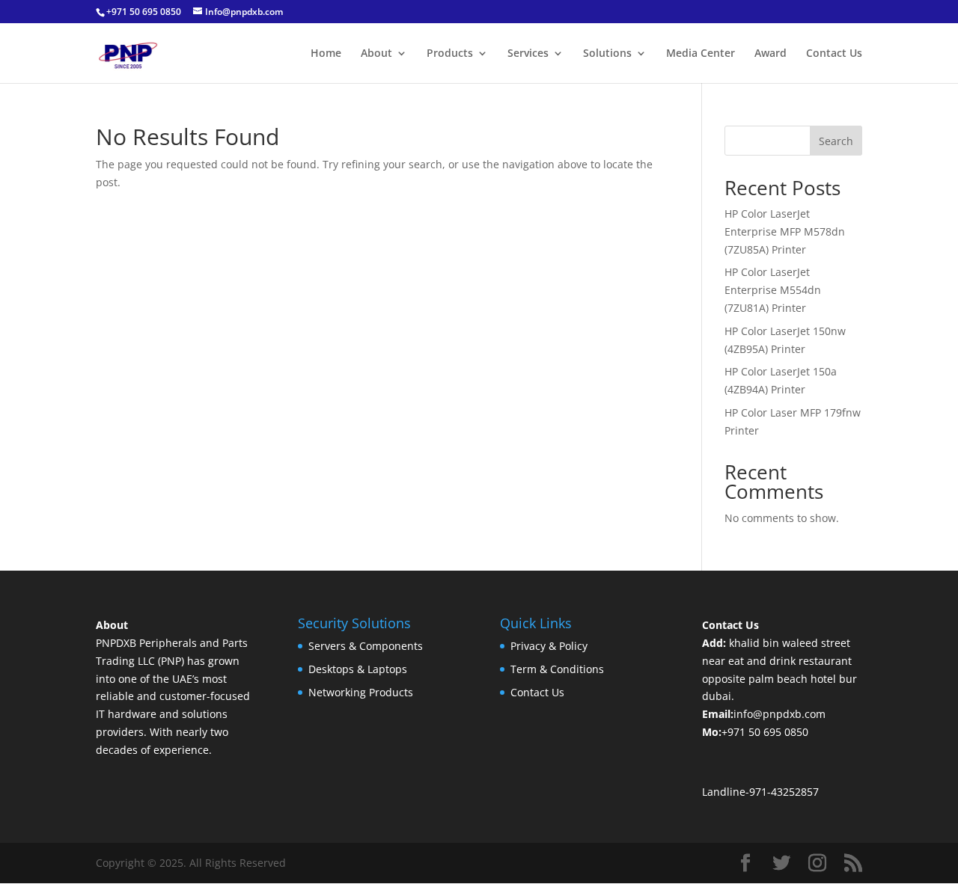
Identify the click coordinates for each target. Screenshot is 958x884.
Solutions (607, 54)
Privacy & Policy (549, 646)
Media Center (700, 54)
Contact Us (834, 54)
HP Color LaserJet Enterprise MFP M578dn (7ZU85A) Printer (784, 231)
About (376, 54)
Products (450, 54)
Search (836, 141)
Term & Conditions (557, 669)
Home (326, 54)
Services (528, 54)
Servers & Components (365, 646)
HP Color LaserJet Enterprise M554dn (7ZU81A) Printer (772, 290)
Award (770, 54)
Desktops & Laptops (357, 669)
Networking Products (360, 692)
